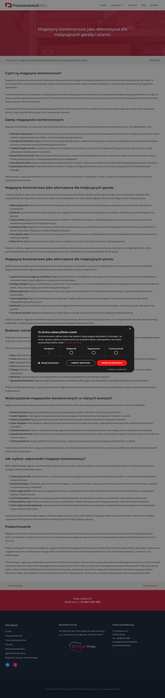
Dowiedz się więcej (72, 342)
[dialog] (82, 349)
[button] (48, 363)
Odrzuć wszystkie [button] (80, 363)
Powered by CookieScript (117, 369)
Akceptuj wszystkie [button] (112, 363)
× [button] (130, 329)
